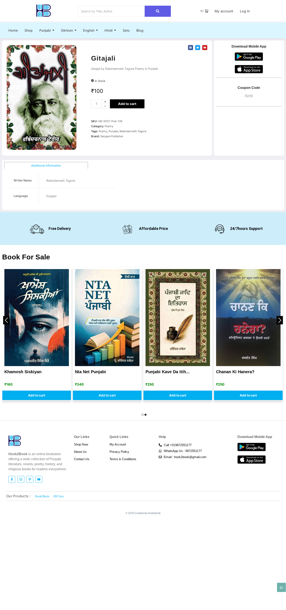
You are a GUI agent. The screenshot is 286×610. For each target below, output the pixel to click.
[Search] (158, 11)
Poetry (109, 126)
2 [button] (145, 415)
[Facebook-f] (11, 479)
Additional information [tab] (46, 165)
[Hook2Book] (43, 10)
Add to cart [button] (36, 395)
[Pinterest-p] (29, 479)
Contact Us (81, 459)
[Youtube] (38, 479)
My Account (118, 444)
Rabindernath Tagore (133, 131)
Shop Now (81, 444)
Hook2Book (42, 496)
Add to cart (127, 104)
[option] (36, 333)
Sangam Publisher (111, 136)
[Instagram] (20, 479)
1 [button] (143, 415)
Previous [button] (6, 320)
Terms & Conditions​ (123, 459)
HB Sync (58, 496)
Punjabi (113, 131)
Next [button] (280, 320)
